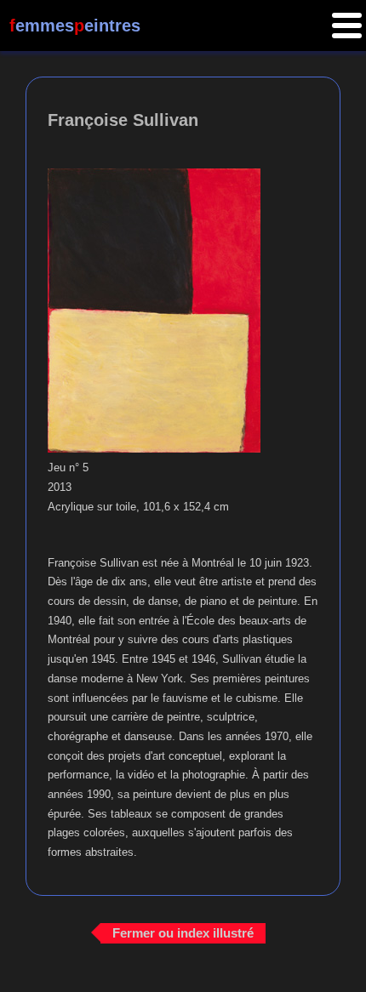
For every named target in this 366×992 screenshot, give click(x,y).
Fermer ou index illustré (183, 933)
